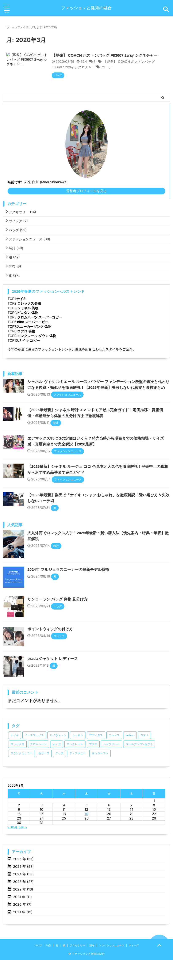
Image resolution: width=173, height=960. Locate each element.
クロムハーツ (38, 744)
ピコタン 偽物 (27, 312)
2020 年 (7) (22, 904)
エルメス (114, 735)
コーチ (107, 67)
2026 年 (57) (23, 859)
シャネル (77, 735)
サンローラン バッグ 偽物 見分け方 (57, 599)
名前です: (15, 182)
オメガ (57, 744)
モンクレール (75, 744)
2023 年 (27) (23, 882)
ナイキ (21, 299)
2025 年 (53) (23, 866)
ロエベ (144, 735)
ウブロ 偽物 (26, 331)
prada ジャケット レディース (52, 658)
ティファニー (77, 753)
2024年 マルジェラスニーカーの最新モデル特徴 (68, 569)
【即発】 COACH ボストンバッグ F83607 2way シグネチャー (105, 55)
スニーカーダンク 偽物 (34, 326)
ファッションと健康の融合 (86, 7)
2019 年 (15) (22, 912)
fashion (130, 735)
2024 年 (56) (23, 874)
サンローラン (100, 753)
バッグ (18, 230)
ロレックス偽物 (29, 303)
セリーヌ (43, 753)
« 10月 (13, 827)
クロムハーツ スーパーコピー (39, 317)
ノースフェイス (34, 735)
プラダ (93, 744)
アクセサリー (22, 212)
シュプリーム (111, 744)
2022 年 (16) (23, 889)
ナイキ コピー (29, 340)
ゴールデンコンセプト (139, 744)
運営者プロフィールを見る (86, 191)
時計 (16, 248)
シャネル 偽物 (27, 308)
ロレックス (17, 744)
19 (86, 814)
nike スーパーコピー (33, 322)
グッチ (59, 753)
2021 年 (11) (22, 897)
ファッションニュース (29, 239)
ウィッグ (18, 221)
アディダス (96, 735)
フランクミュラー (21, 753)
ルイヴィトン (58, 735)
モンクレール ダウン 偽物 (36, 336)
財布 (15, 266)
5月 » (23, 827)
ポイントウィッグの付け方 (50, 629)
